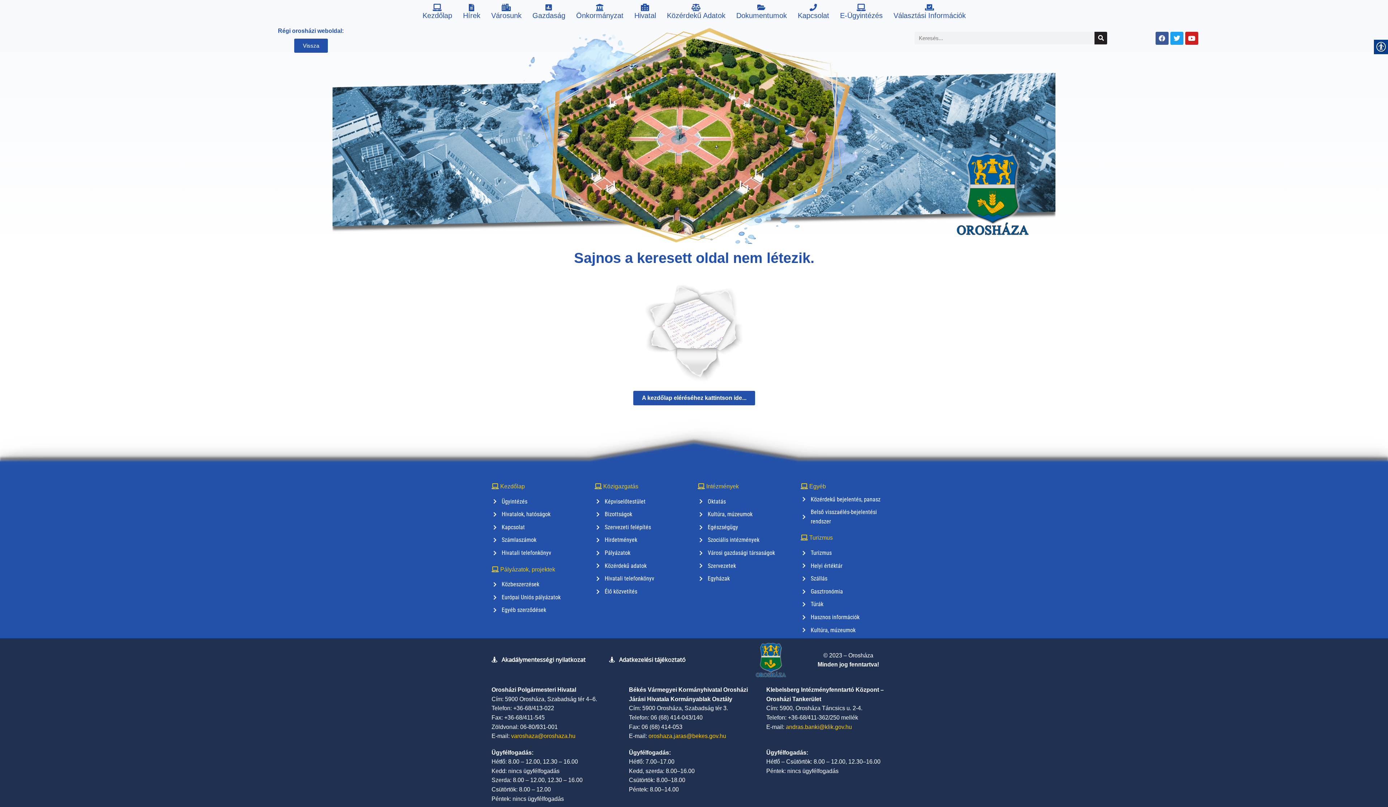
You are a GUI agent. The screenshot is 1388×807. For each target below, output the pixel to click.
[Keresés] (1100, 38)
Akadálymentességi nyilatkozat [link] (544, 660)
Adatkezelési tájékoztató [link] (652, 660)
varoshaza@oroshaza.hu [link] (543, 736)
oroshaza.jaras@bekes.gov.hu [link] (687, 736)
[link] (437, 12)
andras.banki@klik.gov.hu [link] (819, 727)
